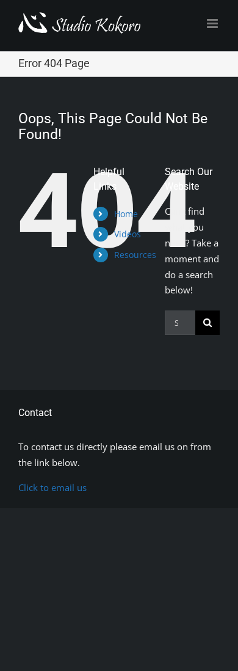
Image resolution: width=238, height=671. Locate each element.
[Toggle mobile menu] (213, 23)
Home (126, 214)
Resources (135, 254)
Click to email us (52, 487)
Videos (127, 234)
